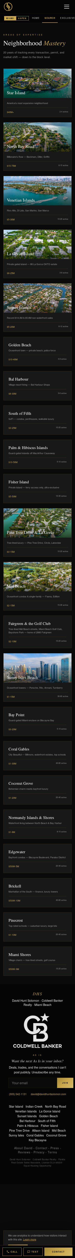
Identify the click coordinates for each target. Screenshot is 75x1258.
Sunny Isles (16, 1135)
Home (36, 18)
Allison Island (40, 1130)
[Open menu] (67, 6)
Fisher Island (49, 1125)
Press (54, 1148)
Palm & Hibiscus (27, 1125)
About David (23, 1148)
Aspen (22, 18)
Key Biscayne (37, 1140)
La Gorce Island (49, 1111)
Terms (52, 1152)
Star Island (16, 1106)
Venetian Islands (26, 1111)
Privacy (39, 1152)
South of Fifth (47, 1121)
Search (50, 18)
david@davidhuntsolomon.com (48, 1094)
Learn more (29, 1239)
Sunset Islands (27, 1116)
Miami (10, 18)
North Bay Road (55, 1106)
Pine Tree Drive (19, 1130)
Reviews (24, 1152)
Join (65, 1083)
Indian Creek (34, 1106)
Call (14, 1251)
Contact (41, 1148)
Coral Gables (35, 1135)
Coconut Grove (56, 1135)
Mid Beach (59, 1130)
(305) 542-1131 (18, 1094)
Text (35, 1251)
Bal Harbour (27, 1121)
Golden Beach (48, 1116)
